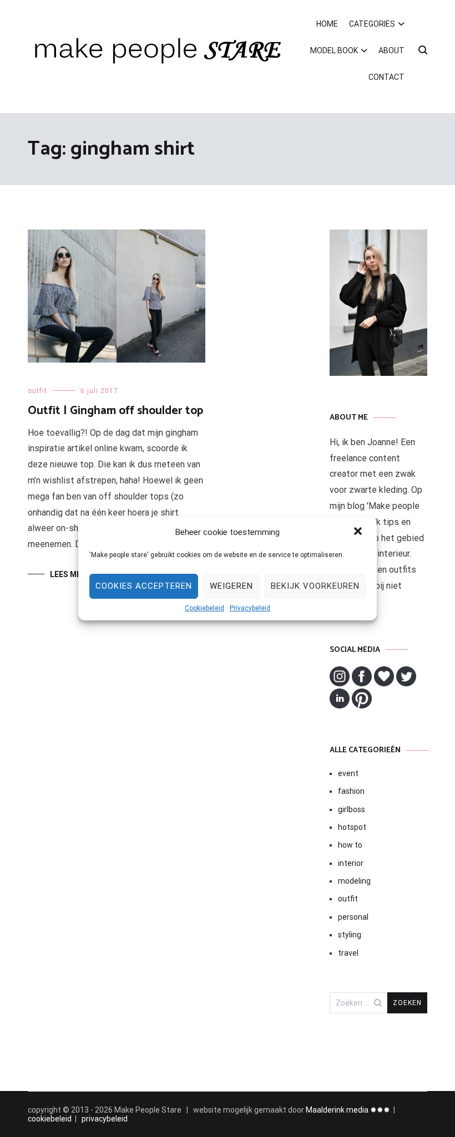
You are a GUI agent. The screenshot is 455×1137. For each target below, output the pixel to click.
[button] (359, 532)
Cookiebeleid (204, 608)
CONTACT (386, 77)
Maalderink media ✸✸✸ (348, 1109)
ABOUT (391, 50)
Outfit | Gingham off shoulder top (115, 410)
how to (350, 844)
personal (353, 916)
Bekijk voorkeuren (315, 586)
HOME (327, 23)
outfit (37, 391)
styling (349, 934)
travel (348, 953)
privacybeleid (105, 1118)
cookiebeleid (50, 1118)
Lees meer (70, 574)
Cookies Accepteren (143, 586)
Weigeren (231, 586)
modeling (354, 880)
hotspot (352, 827)
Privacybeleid (250, 608)
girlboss (351, 809)
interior (350, 863)
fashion (351, 791)
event (348, 773)
